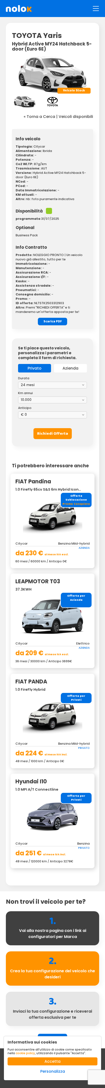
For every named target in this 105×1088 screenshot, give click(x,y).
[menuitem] (24, 102)
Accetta (52, 1061)
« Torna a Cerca (39, 116)
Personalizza (52, 1071)
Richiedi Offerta (52, 434)
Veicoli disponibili (76, 116)
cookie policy (25, 1053)
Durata (23, 378)
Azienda (70, 368)
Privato (35, 368)
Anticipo (25, 408)
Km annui (25, 393)
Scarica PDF (52, 321)
